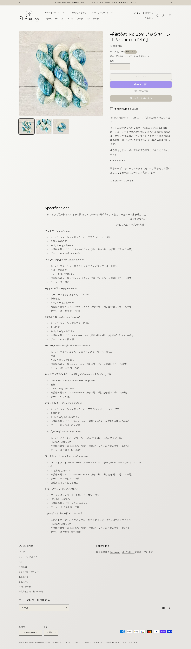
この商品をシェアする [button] (123, 181)
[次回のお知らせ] (171, 2)
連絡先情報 (133, 642)
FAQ (21, 562)
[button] (56, 13)
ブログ (22, 552)
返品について (25, 582)
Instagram (115, 552)
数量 (112, 61)
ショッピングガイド (28, 557)
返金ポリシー (58, 642)
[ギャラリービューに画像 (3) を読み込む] (61, 126)
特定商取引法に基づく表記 (31, 592)
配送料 (118, 56)
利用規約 (23, 567)
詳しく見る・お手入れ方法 (130, 225)
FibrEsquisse (30, 642)
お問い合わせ (25, 586)
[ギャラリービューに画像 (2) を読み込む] (44, 126)
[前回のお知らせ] (19, 2)
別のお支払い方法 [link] (141, 91)
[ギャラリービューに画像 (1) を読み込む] (26, 126)
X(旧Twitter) (128, 552)
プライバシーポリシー (29, 572)
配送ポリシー (25, 577)
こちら (118, 172)
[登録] (66, 607)
